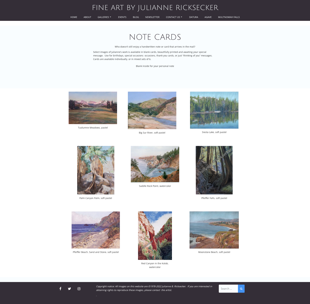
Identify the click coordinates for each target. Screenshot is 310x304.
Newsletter (152, 17)
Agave (208, 17)
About (87, 17)
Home (73, 17)
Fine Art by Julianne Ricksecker (155, 8)
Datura (193, 17)
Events (122, 17)
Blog (136, 17)
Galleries (103, 17)
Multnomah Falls (229, 17)
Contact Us (173, 17)
